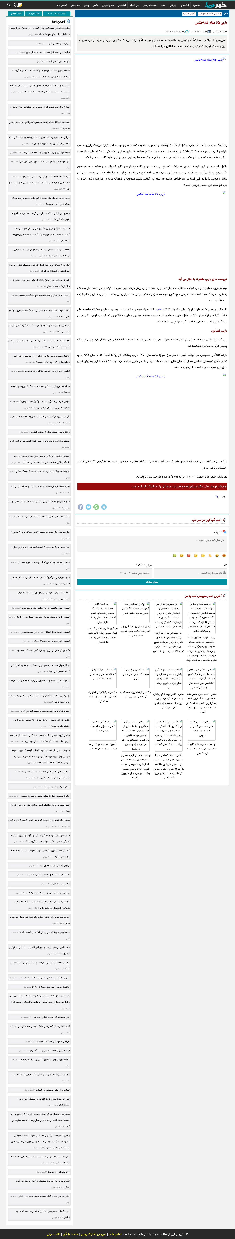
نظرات (217, 532)
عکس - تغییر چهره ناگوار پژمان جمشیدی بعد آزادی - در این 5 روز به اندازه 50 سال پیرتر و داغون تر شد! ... (168, 701)
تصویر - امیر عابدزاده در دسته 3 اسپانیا (52, 641)
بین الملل (134, 5)
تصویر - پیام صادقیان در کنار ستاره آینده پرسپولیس (46, 608)
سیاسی (196, 5)
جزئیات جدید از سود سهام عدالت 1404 (51, 987)
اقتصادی (185, 5)
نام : (224, 565)
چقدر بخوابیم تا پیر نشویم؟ (57, 787)
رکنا (216, 496)
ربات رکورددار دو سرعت (58, 1172)
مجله (162, 5)
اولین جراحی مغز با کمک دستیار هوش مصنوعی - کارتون (43, 1196)
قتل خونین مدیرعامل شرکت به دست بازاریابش (48, 52)
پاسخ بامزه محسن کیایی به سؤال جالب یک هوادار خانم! (102, 746)
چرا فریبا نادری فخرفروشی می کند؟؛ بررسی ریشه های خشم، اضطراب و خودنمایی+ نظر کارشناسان (103, 635)
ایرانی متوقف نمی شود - (58, 43)
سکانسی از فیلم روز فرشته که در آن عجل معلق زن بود (135, 694)
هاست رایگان (70, 1234)
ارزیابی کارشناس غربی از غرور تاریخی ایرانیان (49, 893)
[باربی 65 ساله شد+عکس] (152, 98)
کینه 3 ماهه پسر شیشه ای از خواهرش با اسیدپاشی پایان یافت (41, 107)
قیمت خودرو (16, 13)
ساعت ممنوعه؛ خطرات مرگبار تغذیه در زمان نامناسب (45, 796)
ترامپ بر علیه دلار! (61, 884)
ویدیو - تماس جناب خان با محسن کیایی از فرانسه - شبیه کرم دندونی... (201, 748)
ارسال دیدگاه (152, 582)
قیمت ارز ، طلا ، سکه (56, 13)
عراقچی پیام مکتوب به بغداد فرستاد (53, 1041)
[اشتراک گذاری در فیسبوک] (80, 509)
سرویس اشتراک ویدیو (93, 1234)
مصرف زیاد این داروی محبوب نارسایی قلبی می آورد (45, 711)
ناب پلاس (76, 5)
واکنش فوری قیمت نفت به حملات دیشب (50, 432)
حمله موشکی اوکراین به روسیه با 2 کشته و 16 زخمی (46, 152)
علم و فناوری (108, 5)
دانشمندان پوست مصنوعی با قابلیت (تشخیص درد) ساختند (42, 1075)
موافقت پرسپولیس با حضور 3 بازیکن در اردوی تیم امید (44, 1059)
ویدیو (86, 5)
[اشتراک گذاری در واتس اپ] (96, 509)
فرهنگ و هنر (150, 5)
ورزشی (173, 5)
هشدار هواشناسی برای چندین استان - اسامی (49, 875)
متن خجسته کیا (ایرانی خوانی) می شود (51, 1017)
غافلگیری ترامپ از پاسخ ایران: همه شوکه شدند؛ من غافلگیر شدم (40, 441)
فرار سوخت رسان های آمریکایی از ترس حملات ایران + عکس (41, 532)
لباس (158, 309)
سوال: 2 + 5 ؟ (144, 565)
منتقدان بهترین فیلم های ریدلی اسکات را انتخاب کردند (44, 932)
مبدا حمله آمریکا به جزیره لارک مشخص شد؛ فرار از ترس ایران (41, 547)
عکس (95, 5)
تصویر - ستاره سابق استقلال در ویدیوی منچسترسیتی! (45, 632)
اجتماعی (122, 5)
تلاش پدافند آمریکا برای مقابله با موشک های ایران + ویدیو (43, 517)
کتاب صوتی (53, 1234)
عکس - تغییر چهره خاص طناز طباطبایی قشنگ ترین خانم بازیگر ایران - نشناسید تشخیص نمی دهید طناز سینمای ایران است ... (201, 703)
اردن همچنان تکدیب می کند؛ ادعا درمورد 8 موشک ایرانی (43, 471)
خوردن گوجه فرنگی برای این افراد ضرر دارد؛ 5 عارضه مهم (43, 650)
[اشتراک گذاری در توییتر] (88, 509)
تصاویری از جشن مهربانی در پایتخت (52, 1090)
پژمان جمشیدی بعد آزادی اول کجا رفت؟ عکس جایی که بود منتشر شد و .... (136, 631)
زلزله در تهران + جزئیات (58, 61)
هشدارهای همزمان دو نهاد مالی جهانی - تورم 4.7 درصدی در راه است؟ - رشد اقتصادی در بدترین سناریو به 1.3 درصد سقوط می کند (40, 1120)
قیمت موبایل (33, 13)
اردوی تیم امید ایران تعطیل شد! (55, 865)
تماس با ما (62, 5)
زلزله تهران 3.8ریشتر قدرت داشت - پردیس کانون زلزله (44, 161)
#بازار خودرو (189, 14)
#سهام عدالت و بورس (210, 14)
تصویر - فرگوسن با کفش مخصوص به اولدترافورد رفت (45, 978)
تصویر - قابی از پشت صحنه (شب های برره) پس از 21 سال (43, 617)
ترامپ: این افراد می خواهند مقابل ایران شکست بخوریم (44, 371)
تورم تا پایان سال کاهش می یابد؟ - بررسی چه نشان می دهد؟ (41, 1026)
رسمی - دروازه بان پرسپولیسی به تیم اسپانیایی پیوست (44, 295)
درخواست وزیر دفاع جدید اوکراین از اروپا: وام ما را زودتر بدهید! (40, 680)
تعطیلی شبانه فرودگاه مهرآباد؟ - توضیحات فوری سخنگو (44, 562)
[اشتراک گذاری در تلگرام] (103, 509)
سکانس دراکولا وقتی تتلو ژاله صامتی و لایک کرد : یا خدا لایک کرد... (103, 696)
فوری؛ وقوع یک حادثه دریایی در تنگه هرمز (50, 1050)
